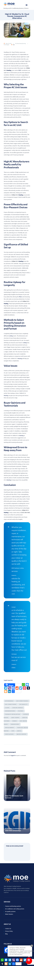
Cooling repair (17, 707)
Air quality (23, 704)
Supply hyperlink (8, 680)
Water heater (21, 734)
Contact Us (8, 928)
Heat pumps (15, 717)
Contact (14, 607)
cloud (7, 707)
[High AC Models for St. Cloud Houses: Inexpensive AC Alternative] (17, 30)
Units (19, 730)
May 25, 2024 (9, 43)
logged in (13, 755)
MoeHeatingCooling (21, 43)
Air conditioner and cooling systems (14, 909)
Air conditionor (10, 704)
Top (13, 730)
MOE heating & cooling (18, 568)
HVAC (19, 70)
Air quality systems (10, 911)
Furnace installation (12, 714)
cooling (11, 336)
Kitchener (14, 654)
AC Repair (7, 44)
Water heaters (9, 914)
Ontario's (14, 575)
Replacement (9, 727)
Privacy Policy (9, 931)
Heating (9, 70)
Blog (6, 934)
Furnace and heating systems (13, 906)
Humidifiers (15, 724)
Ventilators (9, 734)
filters (20, 296)
